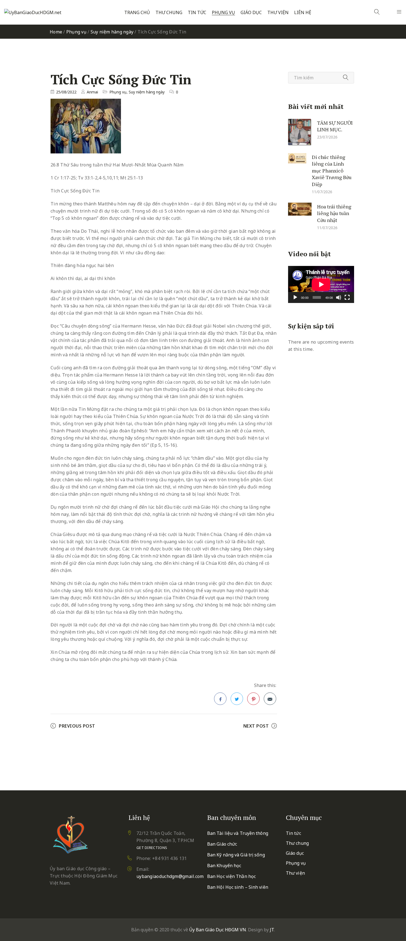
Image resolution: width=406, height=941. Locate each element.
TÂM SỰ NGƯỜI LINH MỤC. (335, 126)
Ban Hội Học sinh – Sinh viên (237, 887)
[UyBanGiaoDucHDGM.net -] (32, 12)
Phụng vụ (223, 12)
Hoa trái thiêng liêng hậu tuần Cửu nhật (334, 213)
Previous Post (77, 726)
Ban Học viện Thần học (231, 876)
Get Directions (151, 847)
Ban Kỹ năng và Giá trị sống (236, 855)
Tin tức (197, 12)
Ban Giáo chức (222, 844)
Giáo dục (251, 12)
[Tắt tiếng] (338, 297)
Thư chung (168, 12)
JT (272, 930)
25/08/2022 (66, 92)
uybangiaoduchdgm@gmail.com (170, 876)
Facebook (220, 698)
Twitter (237, 698)
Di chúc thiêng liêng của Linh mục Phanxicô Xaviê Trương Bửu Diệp (332, 170)
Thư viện (278, 12)
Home (56, 32)
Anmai (92, 92)
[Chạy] (295, 297)
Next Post (256, 726)
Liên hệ (302, 12)
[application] (321, 284)
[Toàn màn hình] (347, 297)
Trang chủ (137, 12)
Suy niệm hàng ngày (112, 32)
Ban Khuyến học (224, 865)
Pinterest (253, 698)
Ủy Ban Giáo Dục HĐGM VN (217, 930)
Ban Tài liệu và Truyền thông (237, 833)
